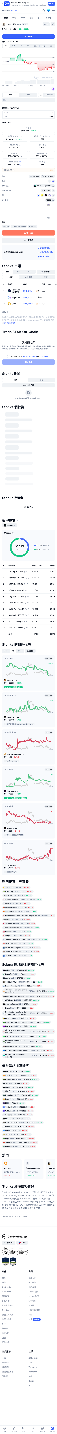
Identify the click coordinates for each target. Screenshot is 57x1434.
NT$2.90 (15, 1211)
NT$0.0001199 (19, 1247)
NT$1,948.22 (29, 1099)
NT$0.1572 (22, 1108)
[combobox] (28, 100)
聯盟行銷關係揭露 (9, 323)
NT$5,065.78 (29, 1139)
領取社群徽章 (45, 256)
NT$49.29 (29, 1164)
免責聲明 (32, 1413)
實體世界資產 (7, 1423)
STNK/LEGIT (28, 304)
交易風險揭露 (43, 356)
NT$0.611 (22, 1187)
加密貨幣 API (7, 1413)
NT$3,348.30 (19, 1078)
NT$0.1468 (20, 1254)
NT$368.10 (19, 1215)
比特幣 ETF (7, 1409)
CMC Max (6, 1400)
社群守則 (32, 1409)
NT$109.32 (29, 1159)
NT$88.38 (24, 1231)
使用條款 (32, 1390)
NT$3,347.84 (19, 1195)
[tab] (40, 95)
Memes (6, 226)
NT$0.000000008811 (25, 1145)
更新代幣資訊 (45, 248)
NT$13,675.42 (29, 1149)
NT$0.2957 (23, 1094)
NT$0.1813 (20, 1126)
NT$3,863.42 (29, 1121)
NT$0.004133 (23, 1155)
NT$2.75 (18, 1243)
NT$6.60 (18, 1223)
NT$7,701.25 (19, 1235)
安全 (30, 1423)
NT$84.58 (23, 1090)
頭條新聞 (6, 1404)
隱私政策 (32, 1395)
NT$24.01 (16, 1239)
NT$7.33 (17, 1086)
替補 (4, 1386)
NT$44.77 (16, 1191)
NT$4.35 (21, 1112)
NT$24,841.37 (19, 1207)
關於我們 (32, 1386)
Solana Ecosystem (19, 226)
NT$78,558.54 (19, 1199)
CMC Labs (6, 1395)
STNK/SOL (27, 291)
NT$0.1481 (20, 1082)
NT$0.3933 (19, 1116)
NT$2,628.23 (21, 1203)
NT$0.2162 (19, 1219)
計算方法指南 (34, 1418)
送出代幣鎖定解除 (46, 252)
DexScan (6, 1418)
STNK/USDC (28, 297)
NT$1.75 (17, 1179)
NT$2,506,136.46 (20, 1183)
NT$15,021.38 (29, 1104)
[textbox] (31, 421)
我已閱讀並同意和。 (30, 356)
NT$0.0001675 (21, 1250)
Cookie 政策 (33, 1404)
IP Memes (32, 226)
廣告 (4, 1390)
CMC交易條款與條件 (29, 356)
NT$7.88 (20, 1134)
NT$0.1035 (27, 1130)
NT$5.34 (17, 1227)
